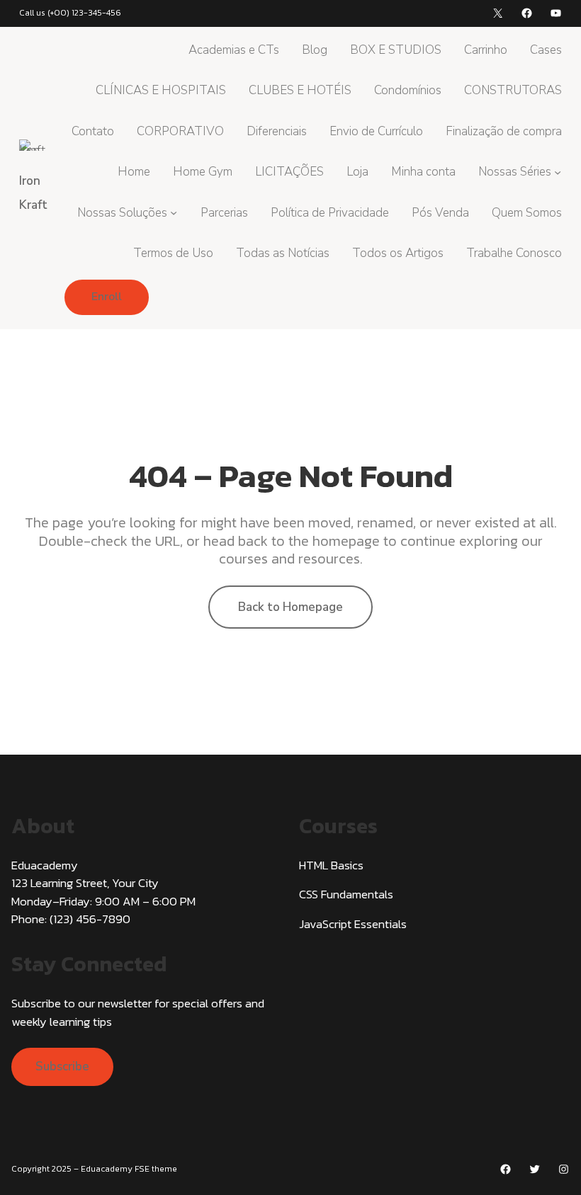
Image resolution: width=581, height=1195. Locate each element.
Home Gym (202, 172)
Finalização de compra (504, 131)
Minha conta (423, 172)
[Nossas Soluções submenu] (173, 212)
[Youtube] (556, 13)
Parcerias (224, 213)
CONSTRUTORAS (513, 90)
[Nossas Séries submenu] (557, 172)
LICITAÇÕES (289, 172)
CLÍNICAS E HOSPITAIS (161, 90)
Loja (357, 172)
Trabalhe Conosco (514, 253)
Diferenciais (277, 131)
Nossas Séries (514, 172)
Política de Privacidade (330, 213)
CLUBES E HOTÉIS (300, 90)
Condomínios (407, 90)
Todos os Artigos (398, 253)
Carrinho (485, 50)
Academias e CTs (233, 50)
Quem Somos (527, 213)
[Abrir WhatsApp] (545, 1159)
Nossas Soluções (122, 213)
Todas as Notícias (282, 253)
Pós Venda (440, 213)
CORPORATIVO (180, 131)
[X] (498, 13)
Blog (314, 50)
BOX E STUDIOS (395, 50)
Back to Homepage (290, 607)
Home (134, 172)
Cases (546, 50)
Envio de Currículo (376, 131)
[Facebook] (527, 13)
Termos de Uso (173, 253)
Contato (93, 131)
